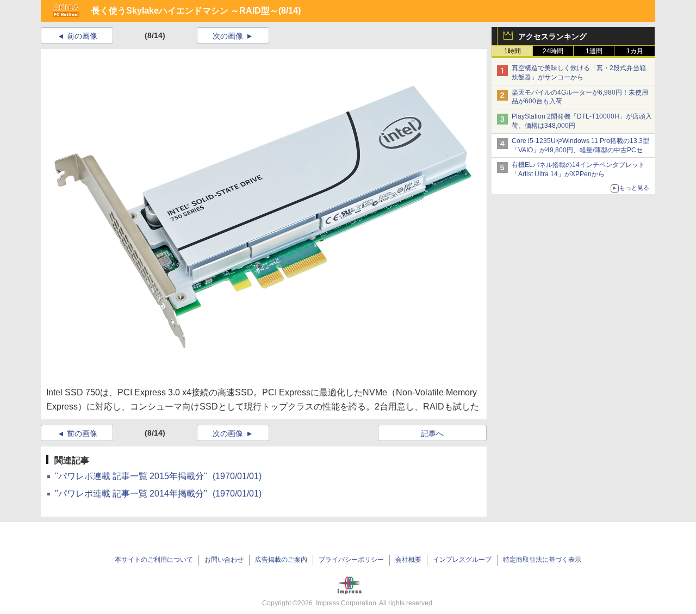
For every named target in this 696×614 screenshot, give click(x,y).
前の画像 (82, 36)
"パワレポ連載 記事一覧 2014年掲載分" (158, 493)
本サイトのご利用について (154, 559)
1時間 (512, 51)
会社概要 (408, 559)
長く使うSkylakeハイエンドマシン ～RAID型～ (184, 10)
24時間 (553, 51)
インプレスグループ (462, 559)
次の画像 (228, 36)
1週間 (594, 51)
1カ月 (634, 51)
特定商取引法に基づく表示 (542, 559)
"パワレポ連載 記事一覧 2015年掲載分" (158, 476)
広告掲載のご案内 (281, 559)
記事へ (432, 433)
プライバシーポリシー (351, 559)
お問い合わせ (224, 559)
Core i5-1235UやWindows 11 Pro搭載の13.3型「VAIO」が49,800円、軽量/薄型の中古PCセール (580, 150)
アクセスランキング (552, 36)
